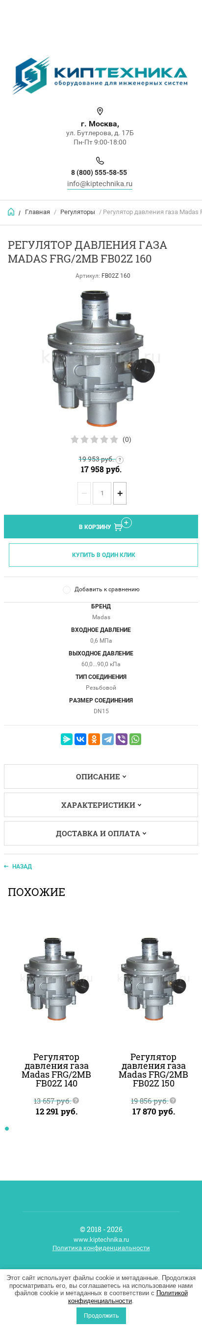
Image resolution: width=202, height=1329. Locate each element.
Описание (98, 776)
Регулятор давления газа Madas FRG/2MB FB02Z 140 (56, 1070)
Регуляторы (77, 212)
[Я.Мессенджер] (67, 739)
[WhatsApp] (135, 739)
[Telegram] (108, 739)
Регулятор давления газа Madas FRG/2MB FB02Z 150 (153, 1070)
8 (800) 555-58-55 (99, 172)
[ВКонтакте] (80, 739)
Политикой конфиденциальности (128, 1297)
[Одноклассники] (94, 739)
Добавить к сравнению (107, 589)
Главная (37, 212)
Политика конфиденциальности (101, 1248)
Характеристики (98, 805)
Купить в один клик (103, 555)
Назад (22, 867)
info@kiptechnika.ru (99, 183)
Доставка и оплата (98, 833)
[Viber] (121, 739)
